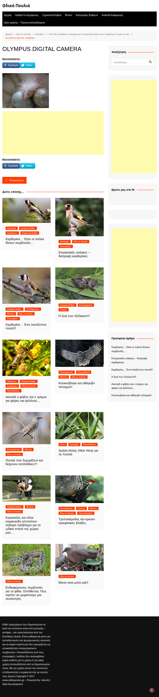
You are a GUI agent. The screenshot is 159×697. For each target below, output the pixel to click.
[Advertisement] (53, 133)
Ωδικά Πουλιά (16, 5)
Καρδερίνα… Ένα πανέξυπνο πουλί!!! (132, 369)
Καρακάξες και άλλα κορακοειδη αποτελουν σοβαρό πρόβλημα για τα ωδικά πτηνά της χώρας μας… (23, 525)
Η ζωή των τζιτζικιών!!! (74, 316)
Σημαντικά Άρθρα (51, 15)
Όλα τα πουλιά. (81, 241)
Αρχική (7, 15)
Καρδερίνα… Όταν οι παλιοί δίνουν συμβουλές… (130, 349)
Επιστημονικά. (32, 309)
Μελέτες (10, 314)
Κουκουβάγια (84, 372)
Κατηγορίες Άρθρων (87, 15)
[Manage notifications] (151, 690)
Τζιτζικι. (63, 310)
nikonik (45, 680)
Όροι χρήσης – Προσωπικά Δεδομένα (24, 22)
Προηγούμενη (16, 180)
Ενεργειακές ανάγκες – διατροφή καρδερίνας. (129, 360)
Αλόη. (62, 444)
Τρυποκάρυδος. (86, 513)
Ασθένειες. (12, 381)
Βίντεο (68, 15)
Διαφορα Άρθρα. (28, 228)
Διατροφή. (11, 228)
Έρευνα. (81, 508)
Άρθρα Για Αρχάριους (27, 15)
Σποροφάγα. (65, 246)
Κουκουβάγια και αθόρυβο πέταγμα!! (131, 395)
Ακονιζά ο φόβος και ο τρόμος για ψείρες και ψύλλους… (129, 386)
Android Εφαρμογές (112, 15)
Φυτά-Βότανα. (13, 391)
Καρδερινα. (12, 233)
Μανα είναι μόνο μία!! (73, 582)
